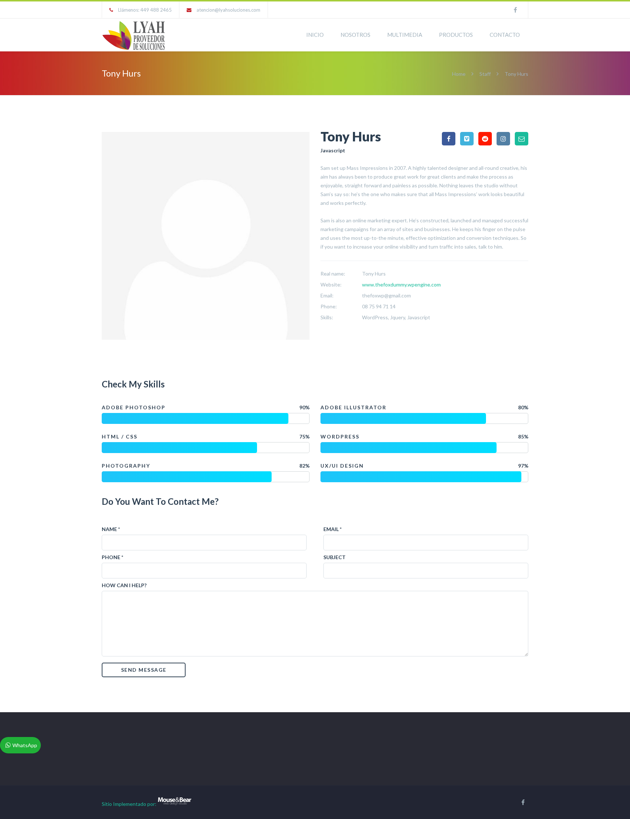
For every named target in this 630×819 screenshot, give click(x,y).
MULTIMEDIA (404, 34)
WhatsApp (24, 745)
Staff (485, 74)
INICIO (315, 34)
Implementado (129, 804)
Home (459, 74)
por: (151, 804)
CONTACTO (505, 34)
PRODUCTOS (456, 34)
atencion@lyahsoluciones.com (228, 10)
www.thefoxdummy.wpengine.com (401, 284)
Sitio (107, 804)
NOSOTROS (355, 34)
